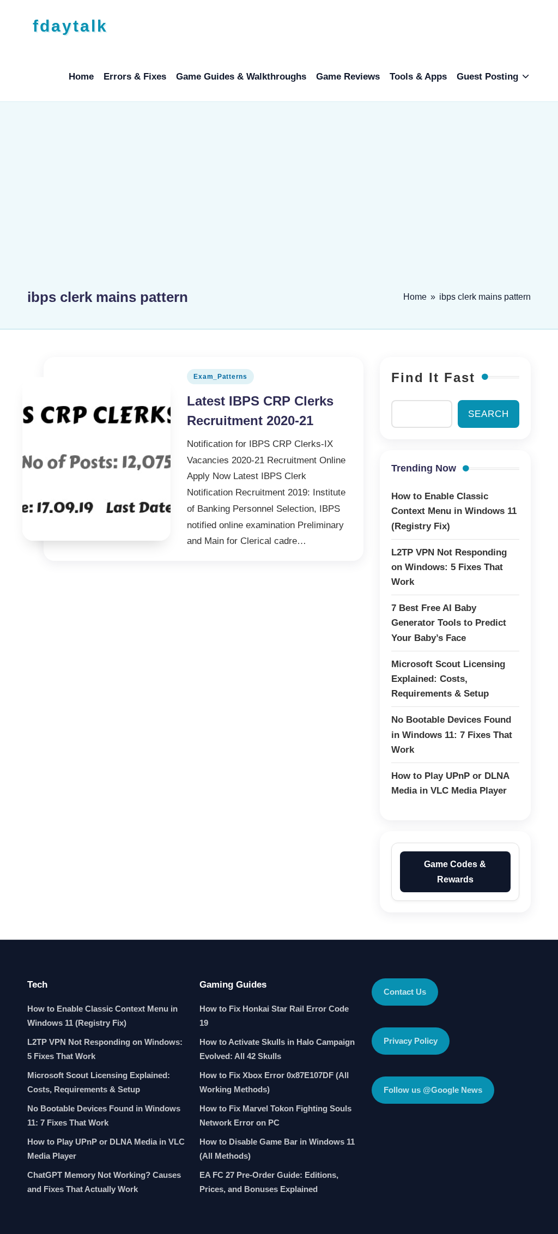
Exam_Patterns (220, 376)
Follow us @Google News (433, 1089)
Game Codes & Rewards (455, 872)
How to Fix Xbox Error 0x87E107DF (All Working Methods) (274, 1082)
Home (415, 296)
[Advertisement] (279, 200)
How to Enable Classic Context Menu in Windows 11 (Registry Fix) (102, 1015)
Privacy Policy (411, 1040)
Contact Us (405, 991)
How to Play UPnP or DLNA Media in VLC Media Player (106, 1148)
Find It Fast (433, 377)
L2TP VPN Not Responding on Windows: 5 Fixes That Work (105, 1049)
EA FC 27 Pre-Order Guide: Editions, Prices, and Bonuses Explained (268, 1182)
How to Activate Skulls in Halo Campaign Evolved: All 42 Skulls (277, 1049)
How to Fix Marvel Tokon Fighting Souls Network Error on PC (275, 1115)
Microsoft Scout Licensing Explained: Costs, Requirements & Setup (98, 1082)
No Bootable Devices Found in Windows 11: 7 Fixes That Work (103, 1115)
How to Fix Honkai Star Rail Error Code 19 (274, 1015)
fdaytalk (70, 26)
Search (488, 414)
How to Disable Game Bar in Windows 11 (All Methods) (277, 1148)
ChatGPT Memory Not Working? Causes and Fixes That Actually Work (104, 1182)
